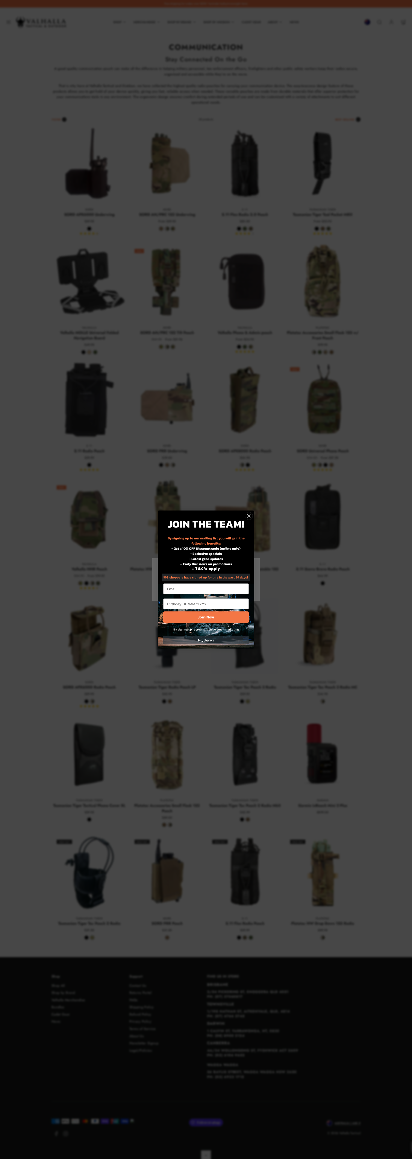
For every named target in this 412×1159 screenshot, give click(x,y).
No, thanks (206, 640)
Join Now (206, 617)
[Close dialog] (249, 516)
